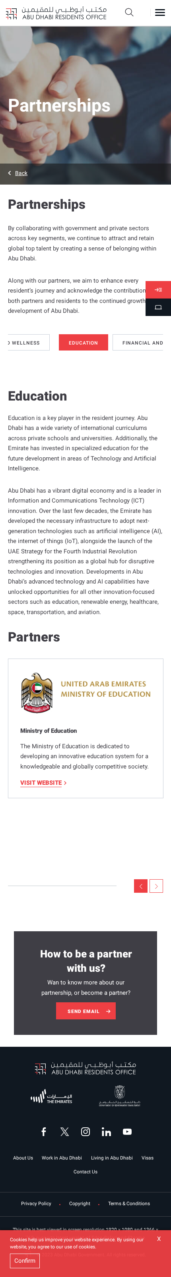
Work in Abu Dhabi (62, 1158)
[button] (85, 173)
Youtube (127, 1132)
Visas (148, 1158)
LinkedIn (107, 1132)
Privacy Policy (36, 1203)
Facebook (44, 1132)
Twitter (65, 1132)
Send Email (84, 1011)
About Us (23, 1158)
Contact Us (85, 1171)
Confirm (24, 1260)
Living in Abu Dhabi (112, 1158)
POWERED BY (113, 1087)
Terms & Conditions (129, 1203)
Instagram (85, 1132)
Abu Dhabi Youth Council (48, 1095)
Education (83, 343)
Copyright (79, 1203)
